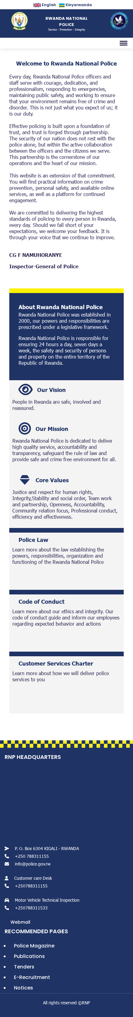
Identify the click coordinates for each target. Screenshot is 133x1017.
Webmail (20, 922)
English (48, 4)
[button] (122, 43)
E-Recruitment (32, 977)
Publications (29, 956)
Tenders (24, 966)
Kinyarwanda (78, 4)
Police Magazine (34, 945)
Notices (23, 987)
